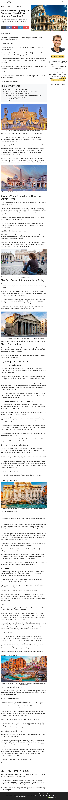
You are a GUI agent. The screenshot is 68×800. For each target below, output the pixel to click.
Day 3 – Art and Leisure (14, 101)
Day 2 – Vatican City (12, 99)
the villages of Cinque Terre (37, 162)
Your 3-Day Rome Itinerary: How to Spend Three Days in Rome (23, 95)
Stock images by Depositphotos (47, 795)
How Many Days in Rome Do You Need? (16, 89)
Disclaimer (49, 793)
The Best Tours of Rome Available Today (17, 93)
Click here (54, 84)
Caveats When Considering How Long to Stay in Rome (21, 91)
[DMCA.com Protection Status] (52, 798)
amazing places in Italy (28, 223)
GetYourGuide (12, 284)
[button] (59, 2)
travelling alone (29, 303)
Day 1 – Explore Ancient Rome (16, 97)
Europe (3, 6)
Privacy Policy (42, 793)
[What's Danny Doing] (7, 2)
